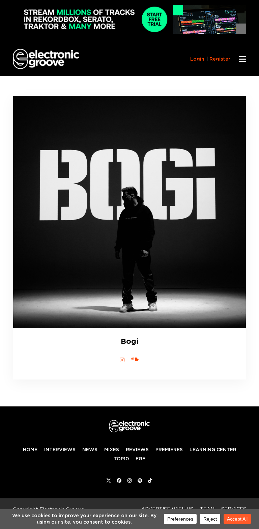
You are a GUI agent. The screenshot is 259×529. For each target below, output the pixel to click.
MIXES (111, 450)
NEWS (89, 450)
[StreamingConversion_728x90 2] (129, 32)
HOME (30, 450)
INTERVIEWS (60, 450)
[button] (242, 59)
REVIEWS (137, 450)
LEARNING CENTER (213, 450)
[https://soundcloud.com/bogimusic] (137, 358)
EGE (140, 459)
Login (197, 59)
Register (219, 59)
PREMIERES (169, 450)
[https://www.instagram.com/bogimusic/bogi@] (122, 360)
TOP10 (121, 459)
